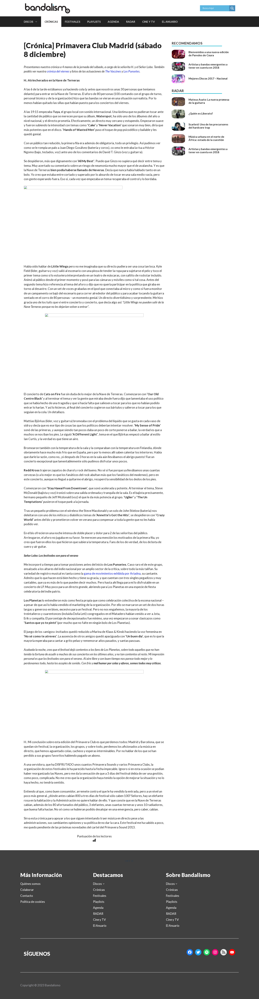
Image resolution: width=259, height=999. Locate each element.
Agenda (113, 21)
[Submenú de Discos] (103, 884)
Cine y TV (148, 21)
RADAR (130, 21)
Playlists (94, 21)
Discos (28, 21)
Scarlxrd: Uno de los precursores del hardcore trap (208, 126)
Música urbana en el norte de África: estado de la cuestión (206, 138)
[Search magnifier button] (232, 8)
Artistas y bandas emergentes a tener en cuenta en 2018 (208, 66)
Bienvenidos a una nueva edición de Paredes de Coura (209, 53)
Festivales (72, 21)
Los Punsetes (132, 71)
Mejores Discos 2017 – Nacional (208, 78)
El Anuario (170, 21)
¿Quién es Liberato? (201, 113)
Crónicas (51, 21)
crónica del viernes (58, 71)
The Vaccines (113, 71)
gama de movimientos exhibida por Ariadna (112, 573)
